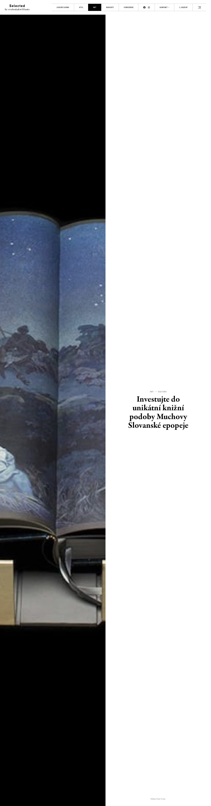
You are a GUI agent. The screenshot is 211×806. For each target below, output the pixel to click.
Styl (81, 7)
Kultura (162, 392)
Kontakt (164, 7)
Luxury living (63, 7)
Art (94, 7)
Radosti (110, 7)
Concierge (129, 7)
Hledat (184, 7)
